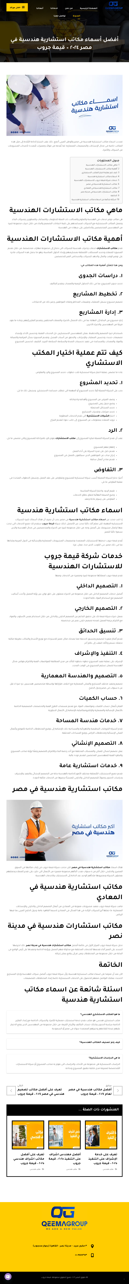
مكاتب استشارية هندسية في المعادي (100, 188)
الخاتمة (114, 196)
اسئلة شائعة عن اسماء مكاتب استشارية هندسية (94, 200)
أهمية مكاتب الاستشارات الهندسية (101, 169)
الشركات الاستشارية (98, 416)
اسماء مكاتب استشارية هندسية (102, 177)
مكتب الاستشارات (65, 438)
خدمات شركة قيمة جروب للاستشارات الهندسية (95, 180)
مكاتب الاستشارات (107, 248)
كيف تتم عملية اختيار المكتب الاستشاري (99, 173)
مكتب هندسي (108, 1169)
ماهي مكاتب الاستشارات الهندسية (102, 165)
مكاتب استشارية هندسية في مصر (101, 184)
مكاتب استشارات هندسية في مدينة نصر (99, 192)
